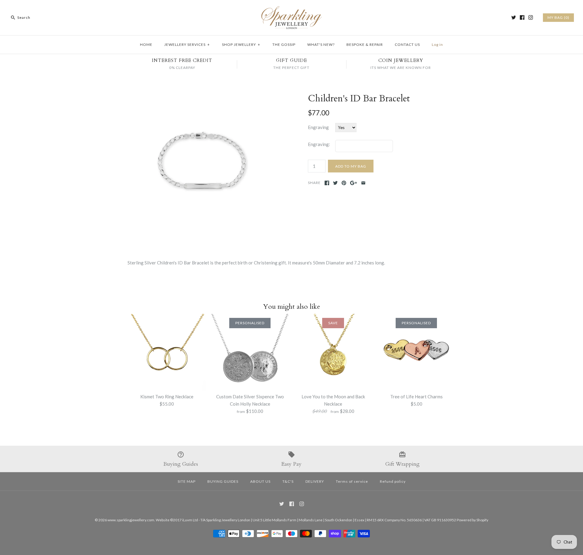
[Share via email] (363, 183)
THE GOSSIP (283, 44)
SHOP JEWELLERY (241, 44)
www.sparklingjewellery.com (130, 520)
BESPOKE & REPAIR (364, 44)
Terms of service (352, 481)
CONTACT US (407, 44)
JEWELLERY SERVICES (187, 44)
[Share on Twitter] (335, 183)
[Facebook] (522, 17)
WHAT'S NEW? (321, 44)
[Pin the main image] (344, 183)
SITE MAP (187, 481)
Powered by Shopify (472, 520)
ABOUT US (260, 481)
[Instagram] (530, 17)
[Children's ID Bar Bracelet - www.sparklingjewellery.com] (201, 97)
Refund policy (393, 481)
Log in (437, 44)
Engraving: (319, 144)
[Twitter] (513, 17)
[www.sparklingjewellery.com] (291, 9)
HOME (146, 44)
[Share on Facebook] (327, 183)
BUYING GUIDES (222, 481)
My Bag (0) (558, 17)
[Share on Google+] (353, 183)
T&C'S (288, 481)
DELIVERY (314, 481)
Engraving (318, 127)
